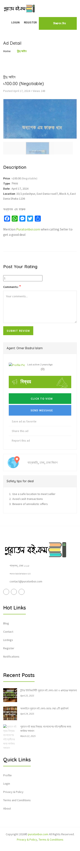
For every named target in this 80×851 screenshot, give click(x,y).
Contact (8, 632)
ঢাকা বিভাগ (52, 462)
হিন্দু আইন (21, 51)
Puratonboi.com (28, 229)
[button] (7, 22)
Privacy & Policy (13, 792)
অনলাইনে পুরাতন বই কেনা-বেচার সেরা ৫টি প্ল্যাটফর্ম (44, 708)
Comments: (12, 287)
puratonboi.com (38, 834)
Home (7, 51)
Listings (8, 640)
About (7, 808)
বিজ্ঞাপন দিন (59, 23)
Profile (7, 775)
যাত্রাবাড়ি (33, 462)
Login (15, 22)
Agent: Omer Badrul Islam (25, 348)
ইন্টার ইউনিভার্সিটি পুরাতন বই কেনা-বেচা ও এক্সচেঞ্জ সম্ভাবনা (48, 690)
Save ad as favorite (23, 421)
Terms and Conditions (17, 800)
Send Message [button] (41, 410)
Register (30, 22)
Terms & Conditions (51, 839)
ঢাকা (42, 462)
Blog (6, 623)
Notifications (11, 656)
